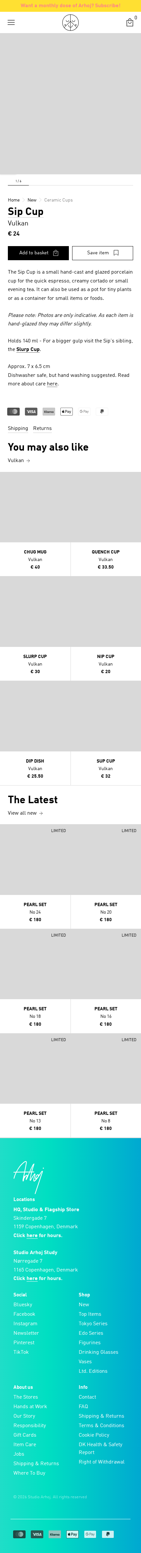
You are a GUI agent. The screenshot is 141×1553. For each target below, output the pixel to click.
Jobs (18, 1454)
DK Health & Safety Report (100, 1448)
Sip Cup (26, 212)
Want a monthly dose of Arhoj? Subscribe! (71, 6)
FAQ (83, 1406)
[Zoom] (8, 166)
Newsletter (26, 1333)
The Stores (25, 1397)
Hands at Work (30, 1406)
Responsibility (29, 1425)
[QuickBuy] (6, 478)
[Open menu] (11, 22)
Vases (85, 1362)
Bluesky (22, 1305)
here (52, 384)
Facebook (24, 1314)
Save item (98, 253)
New (84, 1305)
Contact (87, 1397)
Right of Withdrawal (102, 1462)
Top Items (90, 1314)
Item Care (24, 1444)
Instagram (25, 1324)
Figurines (90, 1343)
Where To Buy (29, 1473)
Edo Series (91, 1333)
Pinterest (23, 1343)
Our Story (24, 1416)
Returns (42, 428)
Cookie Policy (94, 1435)
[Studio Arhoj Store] (70, 22)
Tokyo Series (93, 1324)
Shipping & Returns (36, 1463)
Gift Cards (24, 1435)
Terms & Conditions (101, 1425)
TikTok (21, 1352)
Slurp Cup (28, 349)
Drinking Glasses (98, 1352)
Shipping (18, 428)
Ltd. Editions (93, 1371)
